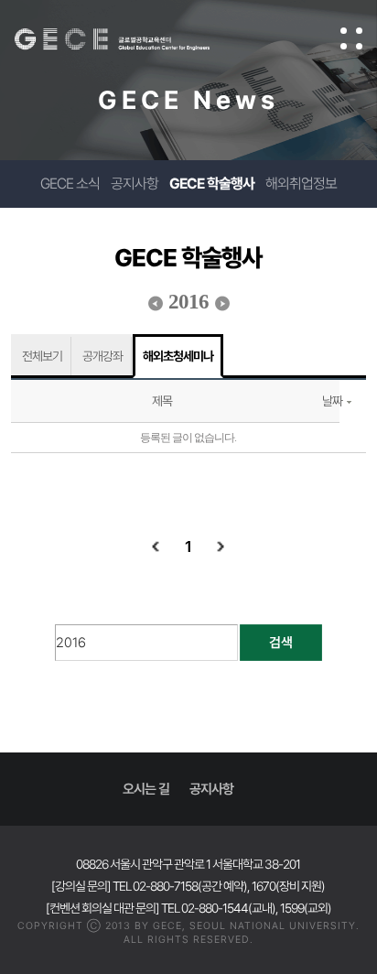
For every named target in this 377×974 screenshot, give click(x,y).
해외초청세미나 (178, 356)
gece (130, 39)
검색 (281, 642)
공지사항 (134, 183)
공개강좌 (102, 356)
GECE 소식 (70, 183)
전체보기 (42, 356)
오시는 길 (146, 789)
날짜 (332, 401)
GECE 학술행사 (211, 183)
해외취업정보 (301, 183)
